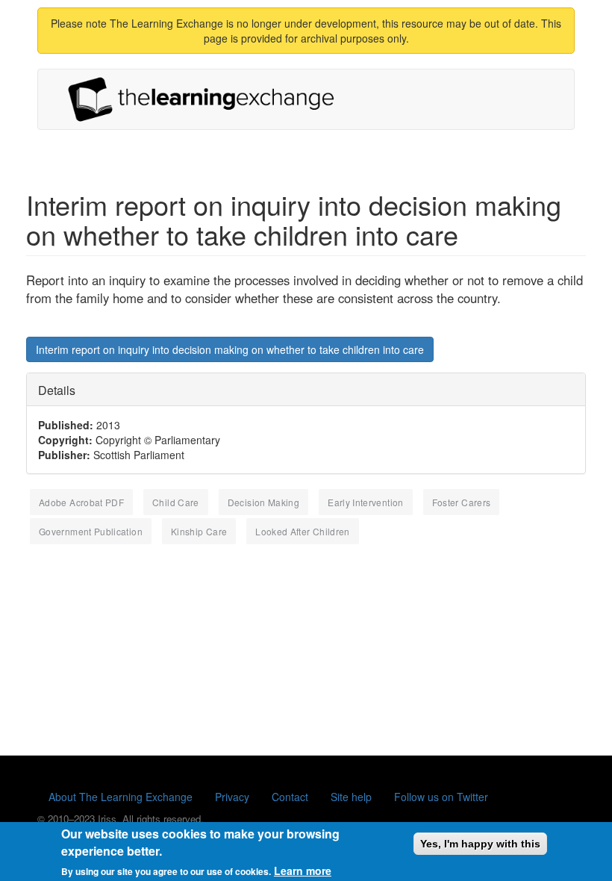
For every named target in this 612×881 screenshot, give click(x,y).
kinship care (199, 531)
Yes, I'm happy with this (480, 844)
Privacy (232, 796)
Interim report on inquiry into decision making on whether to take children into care (230, 349)
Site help (351, 796)
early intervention (365, 502)
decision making (263, 502)
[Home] (206, 99)
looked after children (302, 531)
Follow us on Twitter (441, 796)
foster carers (461, 502)
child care (175, 502)
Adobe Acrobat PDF (81, 502)
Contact (290, 796)
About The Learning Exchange (121, 796)
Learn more (302, 870)
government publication (91, 531)
